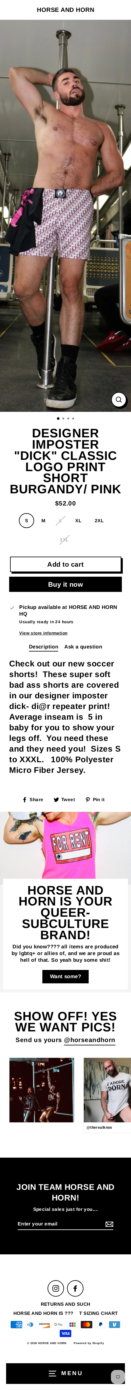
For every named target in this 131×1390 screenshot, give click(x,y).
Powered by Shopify (89, 1343)
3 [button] (68, 419)
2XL (99, 520)
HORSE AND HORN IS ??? (43, 1313)
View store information (43, 633)
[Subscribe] (108, 1224)
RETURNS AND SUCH (65, 1304)
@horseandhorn (89, 1039)
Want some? (65, 976)
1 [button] (58, 418)
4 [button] (73, 419)
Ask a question (83, 647)
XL (78, 520)
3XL (64, 539)
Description (43, 647)
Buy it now (65, 584)
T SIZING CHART (98, 1313)
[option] (65, 216)
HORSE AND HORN (65, 9)
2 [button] (64, 419)
